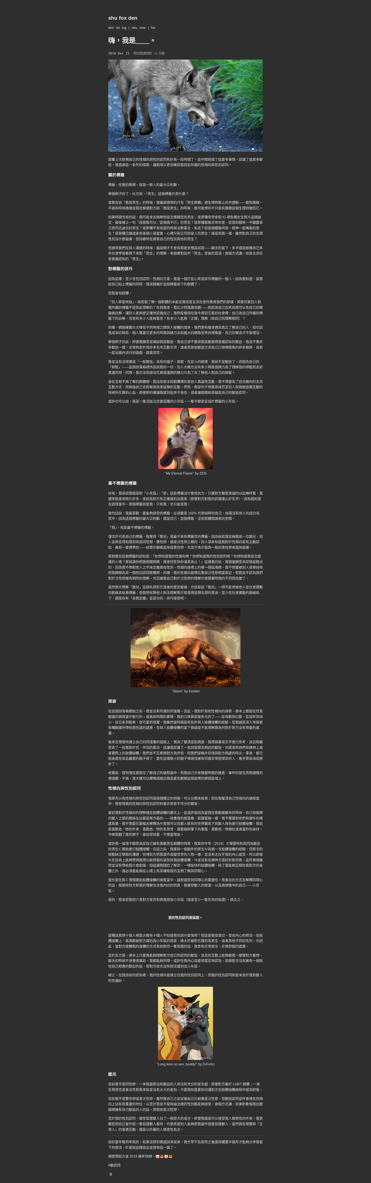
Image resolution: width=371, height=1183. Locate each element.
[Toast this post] (110, 1175)
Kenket (194, 691)
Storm (177, 691)
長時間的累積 (163, 717)
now (142, 28)
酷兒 (163, 536)
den (111, 28)
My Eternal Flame (179, 473)
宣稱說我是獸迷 (161, 342)
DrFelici (209, 1064)
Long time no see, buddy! (177, 1064)
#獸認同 (114, 1165)
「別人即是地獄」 (121, 302)
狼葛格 (189, 818)
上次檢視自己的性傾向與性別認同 (141, 159)
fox (153, 28)
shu (134, 28)
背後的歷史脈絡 (175, 587)
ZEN (203, 473)
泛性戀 (213, 573)
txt (118, 28)
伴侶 (146, 747)
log (124, 28)
